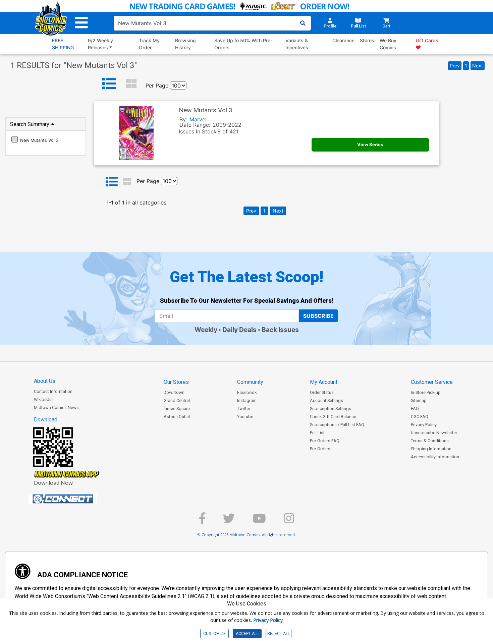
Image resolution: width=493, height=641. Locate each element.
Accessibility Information (435, 456)
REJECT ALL (278, 633)
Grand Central (177, 400)
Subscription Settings (330, 408)
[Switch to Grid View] (131, 84)
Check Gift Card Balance (333, 416)
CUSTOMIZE (214, 633)
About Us (44, 381)
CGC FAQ (419, 416)
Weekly (206, 330)
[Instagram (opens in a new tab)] (289, 521)
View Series (370, 144)
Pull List (317, 432)
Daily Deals (239, 330)
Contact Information (53, 391)
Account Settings (326, 400)
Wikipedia (43, 399)
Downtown (174, 392)
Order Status (322, 392)
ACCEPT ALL (247, 633)
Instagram (247, 400)
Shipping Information (431, 448)
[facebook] (202, 521)
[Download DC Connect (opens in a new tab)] (75, 499)
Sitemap (419, 400)
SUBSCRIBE (318, 315)
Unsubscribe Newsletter (434, 432)
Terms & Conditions (430, 440)
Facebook (247, 392)
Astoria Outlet (177, 416)
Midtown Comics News (56, 407)
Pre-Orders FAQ (324, 440)
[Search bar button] (303, 23)
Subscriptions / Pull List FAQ (337, 424)
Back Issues (280, 330)
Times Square (177, 408)
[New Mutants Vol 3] (14, 139)
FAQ (415, 408)
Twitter (243, 408)
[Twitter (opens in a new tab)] (229, 521)
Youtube (245, 416)
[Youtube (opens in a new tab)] (259, 521)
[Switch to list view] (109, 84)
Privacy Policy (424, 424)
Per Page (157, 85)
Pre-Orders (320, 448)
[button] (81, 23)
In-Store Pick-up (426, 392)
